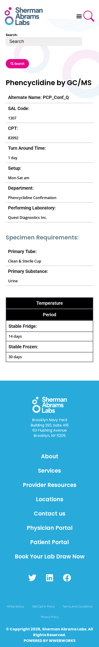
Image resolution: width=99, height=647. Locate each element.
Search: (12, 35)
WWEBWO (58, 640)
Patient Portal (49, 542)
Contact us (49, 513)
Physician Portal (50, 528)
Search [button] (19, 64)
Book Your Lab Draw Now (49, 556)
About (49, 456)
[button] (79, 16)
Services (49, 470)
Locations (49, 499)
